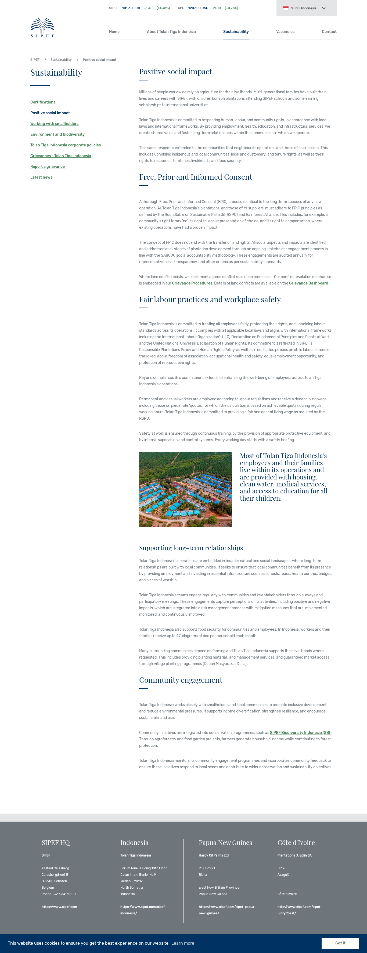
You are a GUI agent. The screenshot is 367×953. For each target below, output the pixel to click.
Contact (329, 31)
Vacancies (285, 31)
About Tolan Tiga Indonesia (171, 31)
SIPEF (65, 19)
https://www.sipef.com (59, 907)
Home (114, 31)
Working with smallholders (54, 123)
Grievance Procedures (192, 283)
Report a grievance (47, 166)
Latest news (41, 177)
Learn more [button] (182, 943)
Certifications (42, 102)
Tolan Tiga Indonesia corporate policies (65, 145)
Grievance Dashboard (308, 283)
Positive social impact (50, 113)
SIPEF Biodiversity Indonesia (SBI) (301, 732)
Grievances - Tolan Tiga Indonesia (60, 156)
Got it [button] (340, 943)
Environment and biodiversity (57, 134)
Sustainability (236, 31)
